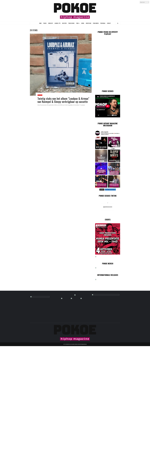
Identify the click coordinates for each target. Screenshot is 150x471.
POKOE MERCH (96, 23)
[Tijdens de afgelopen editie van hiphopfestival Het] (114, 168)
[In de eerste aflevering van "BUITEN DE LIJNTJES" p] (101, 143)
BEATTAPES (64, 23)
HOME (40, 23)
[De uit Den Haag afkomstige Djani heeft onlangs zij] (101, 168)
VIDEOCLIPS (50, 23)
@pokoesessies (107, 207)
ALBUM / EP (40, 95)
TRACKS (44, 23)
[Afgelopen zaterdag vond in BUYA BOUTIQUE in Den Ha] (114, 181)
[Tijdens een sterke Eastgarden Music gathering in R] (101, 181)
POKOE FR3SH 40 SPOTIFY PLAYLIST (108, 33)
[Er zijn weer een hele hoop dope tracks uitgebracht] (114, 156)
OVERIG (82, 23)
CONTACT (109, 23)
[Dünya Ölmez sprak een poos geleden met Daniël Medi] (114, 143)
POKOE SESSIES (71, 23)
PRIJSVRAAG (102, 23)
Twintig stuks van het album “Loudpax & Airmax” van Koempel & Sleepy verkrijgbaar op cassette (63, 100)
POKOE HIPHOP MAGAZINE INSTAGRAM (108, 124)
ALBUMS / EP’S (57, 23)
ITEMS (77, 23)
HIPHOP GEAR (88, 23)
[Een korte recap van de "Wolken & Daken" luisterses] (101, 156)
